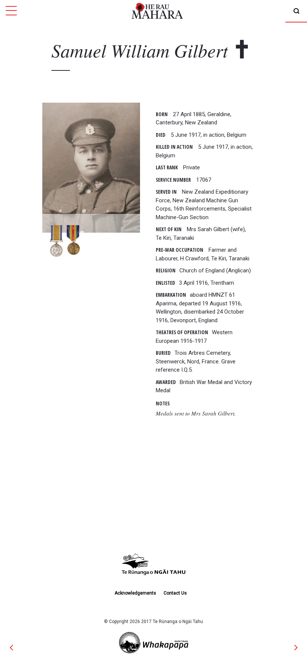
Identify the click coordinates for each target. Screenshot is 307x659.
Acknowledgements (135, 593)
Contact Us (175, 593)
